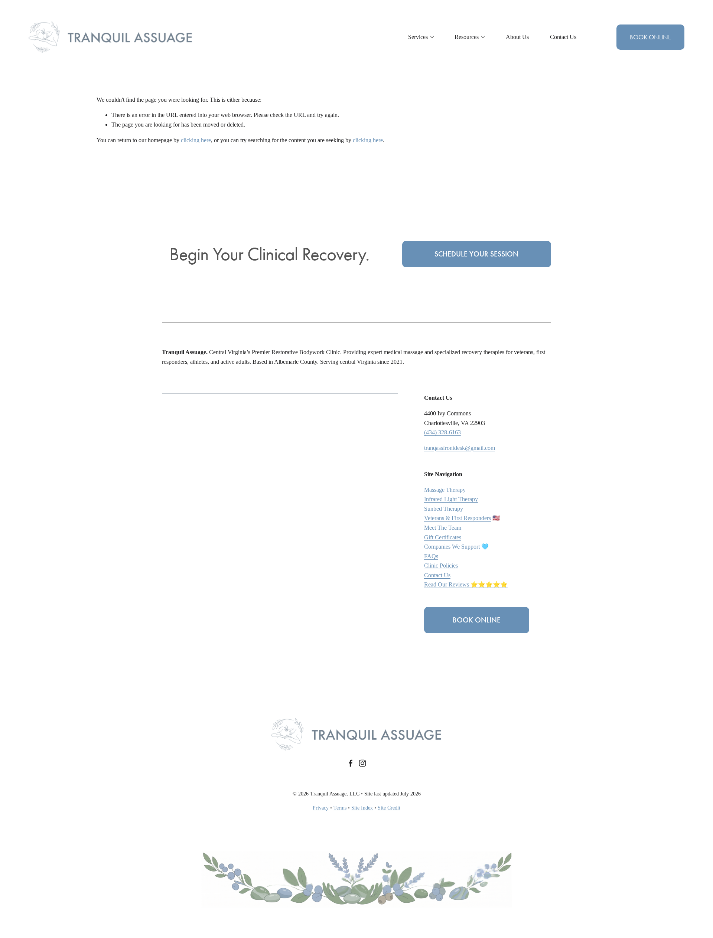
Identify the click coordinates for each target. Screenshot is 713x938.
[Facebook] (350, 763)
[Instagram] (362, 763)
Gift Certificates (442, 537)
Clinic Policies (441, 565)
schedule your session (476, 253)
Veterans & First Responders (457, 518)
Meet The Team (442, 527)
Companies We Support (452, 546)
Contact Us (563, 37)
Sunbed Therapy (443, 509)
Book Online (650, 37)
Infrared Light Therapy (451, 499)
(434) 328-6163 (442, 432)
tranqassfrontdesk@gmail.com (459, 448)
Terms (339, 808)
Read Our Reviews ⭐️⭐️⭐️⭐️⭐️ (466, 584)
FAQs (431, 556)
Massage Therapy (445, 490)
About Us (517, 37)
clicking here (196, 140)
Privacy (321, 808)
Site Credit (389, 808)
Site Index (362, 808)
